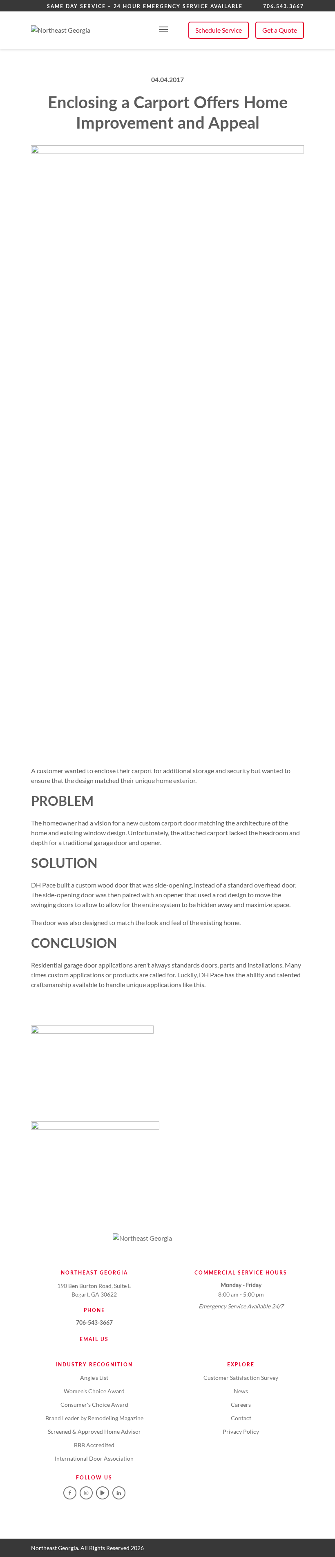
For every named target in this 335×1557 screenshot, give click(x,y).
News (241, 1391)
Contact (241, 1418)
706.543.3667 (283, 6)
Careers (241, 1404)
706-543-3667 (94, 1323)
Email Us (94, 1339)
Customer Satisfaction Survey (240, 1377)
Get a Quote (279, 30)
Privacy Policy (241, 1431)
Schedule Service (218, 30)
